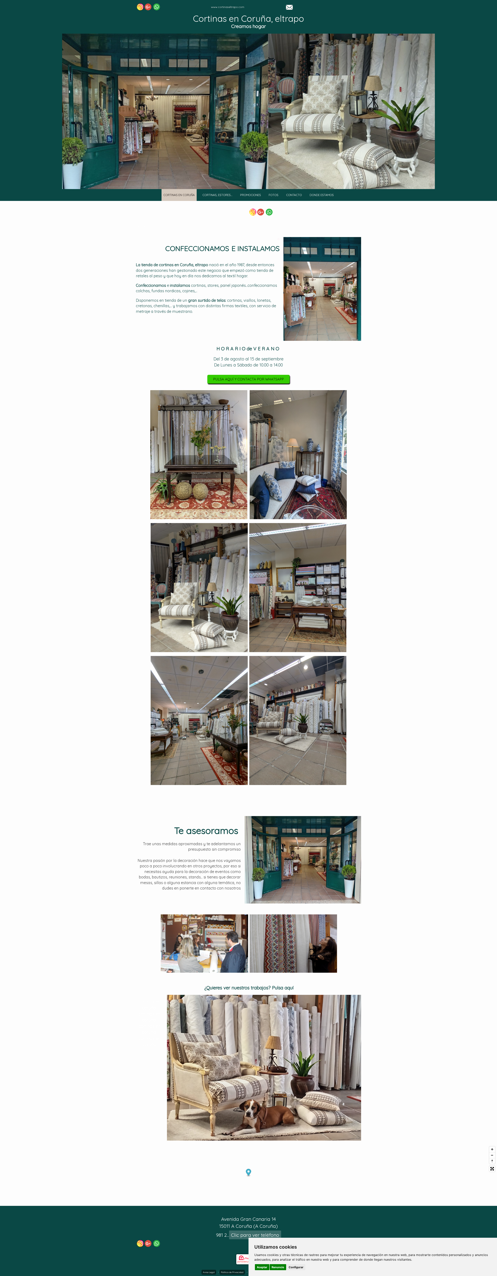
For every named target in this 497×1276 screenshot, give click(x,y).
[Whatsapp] (156, 6)
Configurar (296, 1267)
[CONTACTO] (289, 6)
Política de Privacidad (232, 1272)
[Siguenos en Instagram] (140, 6)
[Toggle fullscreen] (492, 1169)
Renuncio (278, 1267)
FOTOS (273, 195)
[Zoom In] (492, 1149)
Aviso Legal (209, 1272)
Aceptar (262, 1267)
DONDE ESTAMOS (322, 195)
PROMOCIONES (250, 195)
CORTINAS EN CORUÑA (179, 195)
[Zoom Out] (492, 1155)
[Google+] (148, 6)
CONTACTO (294, 195)
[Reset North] (492, 1161)
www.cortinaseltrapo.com (227, 7)
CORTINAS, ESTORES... (217, 195)
